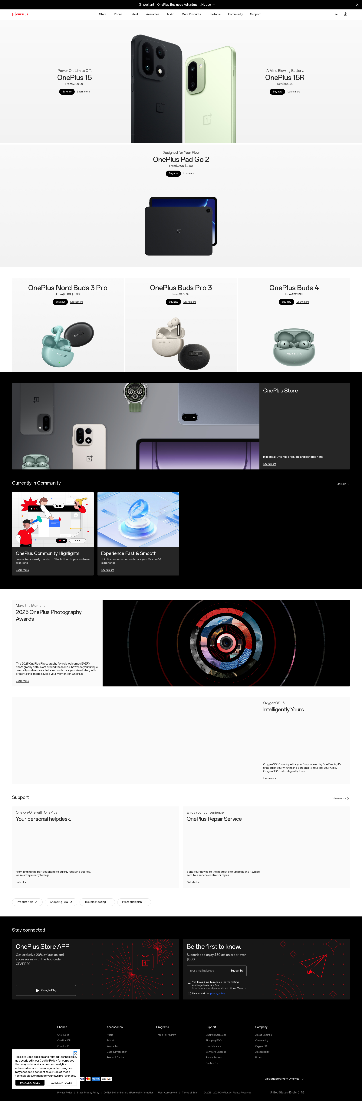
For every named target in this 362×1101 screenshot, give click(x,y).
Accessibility (262, 1052)
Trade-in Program (166, 1035)
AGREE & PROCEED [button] (61, 1082)
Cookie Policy (48, 1060)
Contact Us (212, 1063)
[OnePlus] (20, 14)
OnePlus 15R (64, 1040)
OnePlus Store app (216, 1035)
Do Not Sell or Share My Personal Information (128, 1092)
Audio (170, 14)
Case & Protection (117, 1052)
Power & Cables (115, 1057)
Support (255, 14)
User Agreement (167, 1092)
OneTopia (215, 14)
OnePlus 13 (63, 1046)
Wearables (152, 14)
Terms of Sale (190, 1092)
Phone (118, 14)
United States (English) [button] (284, 1092)
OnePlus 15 (63, 1035)
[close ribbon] (357, 4)
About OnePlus (263, 1035)
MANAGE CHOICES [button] (30, 1082)
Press (258, 1057)
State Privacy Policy (88, 1092)
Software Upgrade (216, 1052)
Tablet (134, 14)
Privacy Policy (64, 1092)
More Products (191, 14)
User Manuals (213, 1046)
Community (261, 1040)
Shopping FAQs (214, 1040)
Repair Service (214, 1057)
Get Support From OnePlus (282, 1079)
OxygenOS (261, 1046)
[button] (336, 14)
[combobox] (217, 971)
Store (103, 14)
